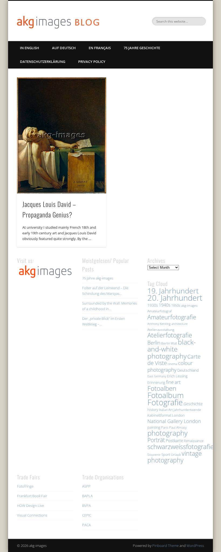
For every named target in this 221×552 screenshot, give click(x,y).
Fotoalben (161, 388)
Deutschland (188, 370)
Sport (165, 454)
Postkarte (174, 440)
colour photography (169, 366)
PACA (86, 524)
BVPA (86, 505)
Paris (164, 427)
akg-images (189, 305)
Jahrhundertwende (187, 409)
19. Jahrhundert (173, 291)
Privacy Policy (91, 61)
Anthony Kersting (159, 324)
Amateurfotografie (171, 317)
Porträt (156, 440)
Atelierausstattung (160, 329)
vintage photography (174, 456)
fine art (173, 382)
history (152, 409)
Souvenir (154, 454)
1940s (164, 305)
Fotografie (165, 402)
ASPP (86, 486)
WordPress (195, 545)
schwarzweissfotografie (180, 446)
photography (167, 433)
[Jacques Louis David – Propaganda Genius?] (61, 135)
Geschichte (193, 403)
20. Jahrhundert (174, 297)
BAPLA (87, 495)
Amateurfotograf (159, 311)
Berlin (153, 342)
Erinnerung (156, 382)
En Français (100, 47)
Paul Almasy (178, 427)
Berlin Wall (169, 343)
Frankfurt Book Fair (32, 495)
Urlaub (176, 454)
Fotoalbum (165, 395)
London (178, 415)
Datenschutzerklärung (42, 61)
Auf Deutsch (64, 47)
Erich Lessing (177, 376)
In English (29, 47)
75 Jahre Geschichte (142, 47)
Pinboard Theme (165, 545)
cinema (172, 364)
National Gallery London (174, 421)
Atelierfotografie (169, 335)
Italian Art (166, 409)
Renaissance (193, 440)
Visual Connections (32, 515)
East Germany (156, 376)
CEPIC (86, 515)
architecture (179, 324)
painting (153, 427)
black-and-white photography (171, 348)
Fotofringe (25, 486)
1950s (175, 305)
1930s (152, 305)
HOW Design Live (30, 505)
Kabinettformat (159, 415)
